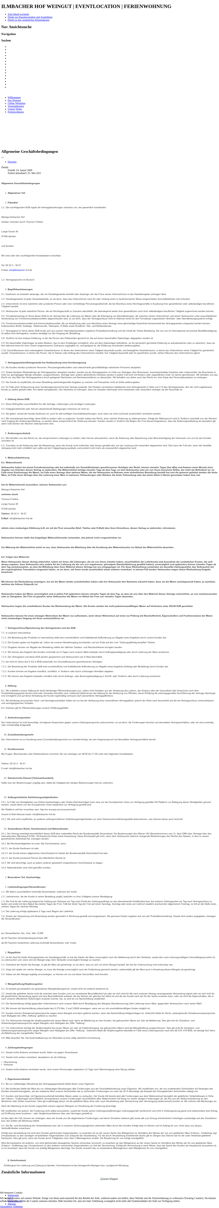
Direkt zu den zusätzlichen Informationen (28, 20)
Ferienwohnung (16, 112)
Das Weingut (14, 100)
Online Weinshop (16, 103)
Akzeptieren (6, 1206)
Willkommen (14, 97)
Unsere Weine (15, 109)
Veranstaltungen (16, 106)
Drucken (12, 161)
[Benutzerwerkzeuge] (2, 157)
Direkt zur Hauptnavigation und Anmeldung (30, 17)
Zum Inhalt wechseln (18, 14)
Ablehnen (18, 1206)
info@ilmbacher (17, 270)
